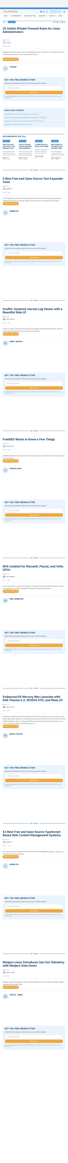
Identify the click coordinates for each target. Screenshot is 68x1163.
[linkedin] (44, 12)
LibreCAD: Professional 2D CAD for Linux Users (19, 124)
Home (4, 22)
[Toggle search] (64, 12)
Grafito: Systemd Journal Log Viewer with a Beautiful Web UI (25, 146)
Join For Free (34, 92)
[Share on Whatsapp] (64, 22)
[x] (47, 12)
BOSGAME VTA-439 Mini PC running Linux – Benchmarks (22, 114)
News (6, 16)
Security (52, 16)
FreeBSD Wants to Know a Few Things (41, 145)
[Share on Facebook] (57, 22)
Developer (42, 16)
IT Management (16, 16)
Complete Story (9, 59)
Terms (57, 96)
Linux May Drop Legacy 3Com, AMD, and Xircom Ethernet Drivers (24, 121)
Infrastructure (29, 16)
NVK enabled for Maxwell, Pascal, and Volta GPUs (57, 146)
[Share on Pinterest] (62, 22)
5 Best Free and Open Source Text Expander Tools (9, 146)
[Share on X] (60, 22)
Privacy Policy (8, 97)
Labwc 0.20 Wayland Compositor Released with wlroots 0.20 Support (25, 117)
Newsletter (56, 11)
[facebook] (41, 12)
